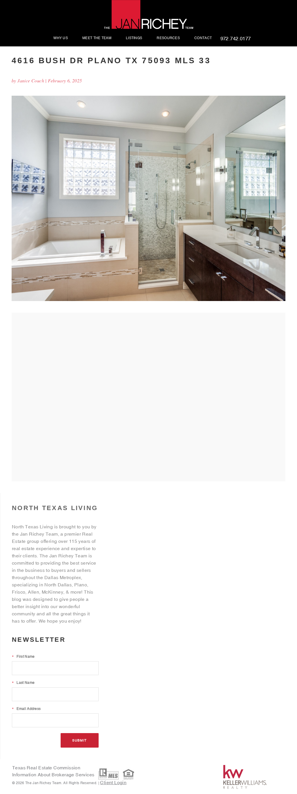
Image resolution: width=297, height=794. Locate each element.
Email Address (26, 708)
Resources (168, 38)
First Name (23, 656)
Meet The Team (96, 38)
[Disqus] (148, 396)
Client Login (113, 782)
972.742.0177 (235, 38)
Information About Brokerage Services (54, 774)
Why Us (60, 38)
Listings (134, 38)
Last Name (23, 682)
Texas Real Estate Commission (46, 767)
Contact (203, 38)
